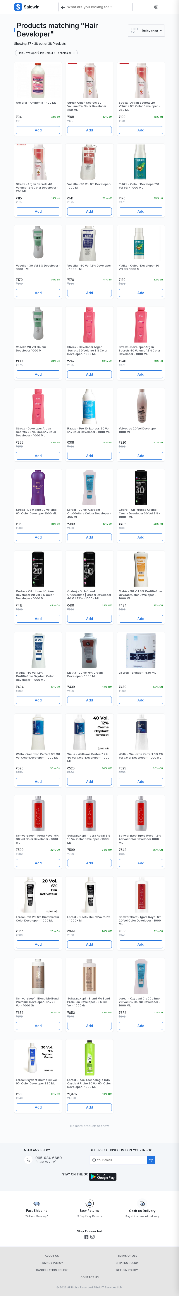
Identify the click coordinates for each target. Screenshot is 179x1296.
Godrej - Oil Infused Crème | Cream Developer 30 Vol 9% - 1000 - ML (139, 513)
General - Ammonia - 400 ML (36, 102)
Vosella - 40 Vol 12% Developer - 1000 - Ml (89, 267)
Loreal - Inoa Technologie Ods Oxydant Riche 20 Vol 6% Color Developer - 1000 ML (89, 1083)
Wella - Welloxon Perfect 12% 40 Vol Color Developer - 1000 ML (88, 757)
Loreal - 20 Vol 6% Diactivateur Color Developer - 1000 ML (37, 918)
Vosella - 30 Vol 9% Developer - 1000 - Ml (38, 267)
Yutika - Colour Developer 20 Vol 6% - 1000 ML (139, 185)
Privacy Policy (52, 1263)
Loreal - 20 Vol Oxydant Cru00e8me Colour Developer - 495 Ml (89, 513)
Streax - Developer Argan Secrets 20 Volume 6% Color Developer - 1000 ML (36, 432)
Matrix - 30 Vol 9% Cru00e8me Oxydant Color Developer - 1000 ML (140, 594)
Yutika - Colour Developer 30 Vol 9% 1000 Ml (139, 267)
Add (38, 130)
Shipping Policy (127, 1263)
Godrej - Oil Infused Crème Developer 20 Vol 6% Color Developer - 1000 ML (35, 594)
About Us (52, 1255)
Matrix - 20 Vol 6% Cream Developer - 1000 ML (85, 674)
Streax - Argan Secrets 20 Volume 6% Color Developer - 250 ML (139, 106)
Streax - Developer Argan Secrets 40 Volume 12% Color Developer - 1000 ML (139, 350)
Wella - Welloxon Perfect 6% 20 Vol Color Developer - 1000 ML (141, 755)
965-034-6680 (48, 1158)
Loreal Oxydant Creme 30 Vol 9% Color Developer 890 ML (36, 1081)
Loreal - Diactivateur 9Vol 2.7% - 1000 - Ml (88, 918)
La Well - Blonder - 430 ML (137, 672)
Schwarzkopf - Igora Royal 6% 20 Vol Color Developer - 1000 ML (140, 920)
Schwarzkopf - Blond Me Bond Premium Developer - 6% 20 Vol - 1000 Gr (37, 1002)
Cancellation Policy (52, 1270)
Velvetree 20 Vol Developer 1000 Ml (138, 430)
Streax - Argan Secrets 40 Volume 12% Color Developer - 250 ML (37, 187)
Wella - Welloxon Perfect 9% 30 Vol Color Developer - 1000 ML (38, 755)
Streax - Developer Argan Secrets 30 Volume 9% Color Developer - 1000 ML (87, 350)
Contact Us (90, 1277)
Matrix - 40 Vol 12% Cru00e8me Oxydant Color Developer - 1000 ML (35, 676)
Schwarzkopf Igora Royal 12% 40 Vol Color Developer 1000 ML (140, 839)
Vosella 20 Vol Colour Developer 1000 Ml (31, 348)
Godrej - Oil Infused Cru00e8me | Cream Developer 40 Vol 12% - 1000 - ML (89, 594)
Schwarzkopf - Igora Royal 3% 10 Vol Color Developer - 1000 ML (88, 839)
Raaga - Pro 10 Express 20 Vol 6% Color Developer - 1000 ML (88, 430)
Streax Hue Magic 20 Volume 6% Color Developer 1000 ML (36, 511)
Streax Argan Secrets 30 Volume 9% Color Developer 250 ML (86, 106)
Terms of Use (127, 1255)
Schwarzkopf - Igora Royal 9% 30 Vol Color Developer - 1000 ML (37, 839)
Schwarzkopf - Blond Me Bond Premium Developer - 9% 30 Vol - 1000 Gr (88, 1002)
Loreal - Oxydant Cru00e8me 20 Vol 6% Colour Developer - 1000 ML (139, 1002)
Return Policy (127, 1270)
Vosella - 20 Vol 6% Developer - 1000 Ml (89, 185)
